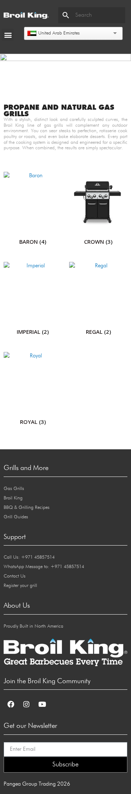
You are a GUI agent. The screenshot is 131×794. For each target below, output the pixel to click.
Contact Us (14, 576)
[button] (8, 35)
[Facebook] (10, 704)
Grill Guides (16, 517)
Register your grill (20, 585)
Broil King (13, 498)
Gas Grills (14, 488)
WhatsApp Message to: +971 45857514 (44, 566)
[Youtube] (42, 704)
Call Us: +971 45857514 (29, 557)
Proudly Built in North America (33, 626)
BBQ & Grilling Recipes (26, 507)
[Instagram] (26, 704)
